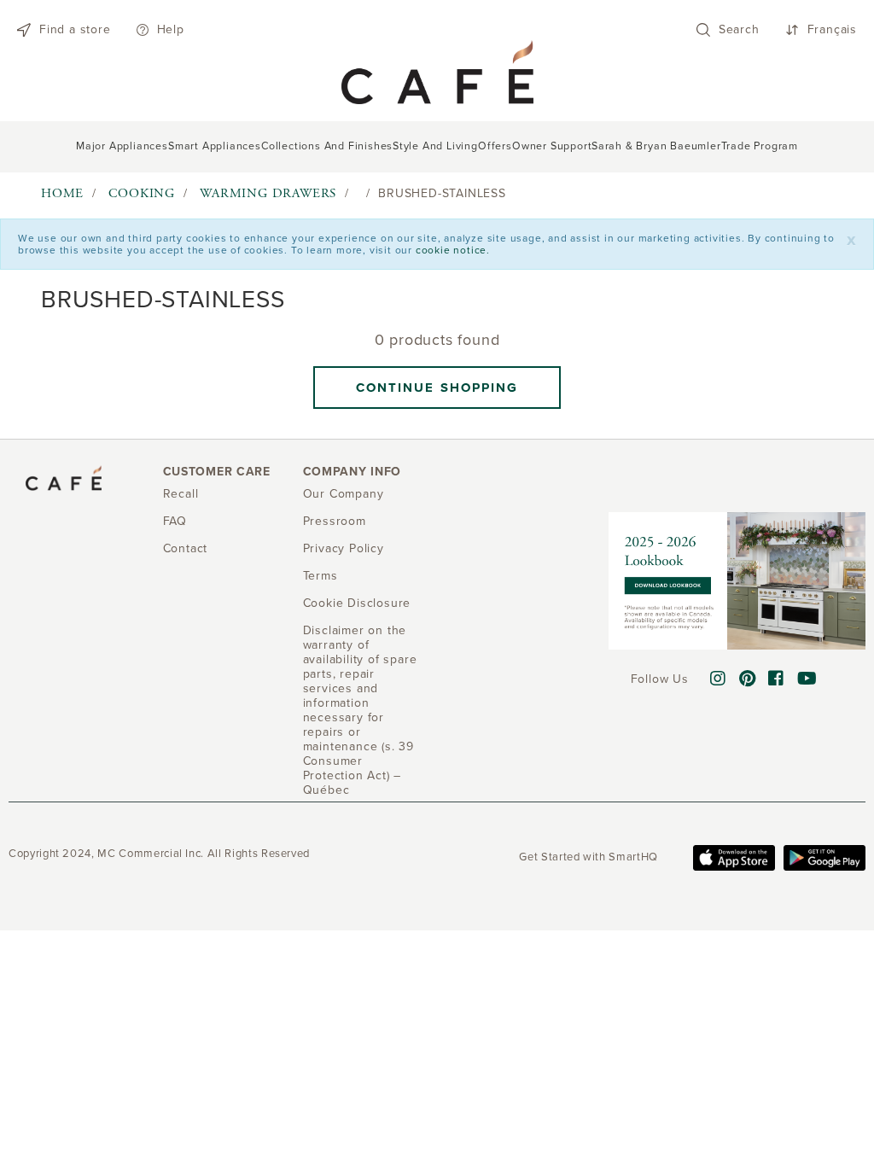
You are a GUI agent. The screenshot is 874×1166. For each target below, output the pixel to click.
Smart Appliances (214, 146)
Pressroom (334, 521)
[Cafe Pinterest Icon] (747, 679)
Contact (185, 548)
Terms (320, 575)
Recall (181, 494)
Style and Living (435, 146)
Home (62, 193)
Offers (495, 146)
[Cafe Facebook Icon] (776, 679)
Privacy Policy (343, 548)
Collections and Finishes (327, 146)
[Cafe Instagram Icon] (718, 679)
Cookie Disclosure (357, 603)
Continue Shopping (437, 387)
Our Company (343, 494)
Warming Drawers (268, 193)
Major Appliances (122, 146)
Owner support (551, 146)
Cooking (141, 193)
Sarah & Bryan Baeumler (656, 146)
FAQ (175, 521)
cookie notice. (453, 250)
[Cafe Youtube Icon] (807, 679)
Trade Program (759, 146)
